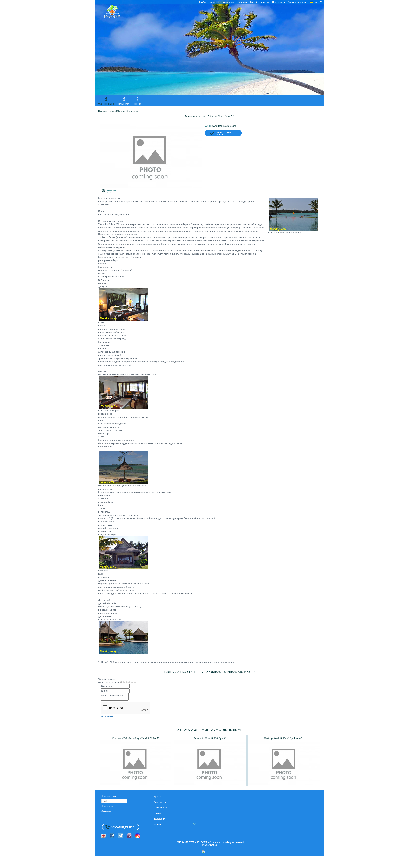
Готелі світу (215, 2)
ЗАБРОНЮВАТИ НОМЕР (223, 133)
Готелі (253, 2)
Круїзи (202, 2)
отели (122, 111)
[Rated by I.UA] (209, 852)
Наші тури (242, 2)
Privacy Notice (209, 844)
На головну (103, 111)
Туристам (264, 2)
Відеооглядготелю (111, 190)
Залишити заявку (297, 2)
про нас (158, 813)
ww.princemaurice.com (224, 125)
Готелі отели (132, 111)
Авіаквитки (228, 2)
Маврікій (114, 111)
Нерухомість (278, 2)
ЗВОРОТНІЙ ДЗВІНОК (122, 827)
